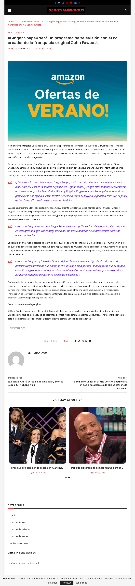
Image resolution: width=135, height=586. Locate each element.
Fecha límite (47, 297)
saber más (81, 583)
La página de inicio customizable (24, 562)
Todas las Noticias (19, 543)
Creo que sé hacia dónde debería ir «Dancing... (37, 468)
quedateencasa (17, 328)
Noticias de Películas (20, 529)
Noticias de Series (30, 21)
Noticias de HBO (18, 522)
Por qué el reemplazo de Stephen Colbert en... (97, 468)
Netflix (13, 515)
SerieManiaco (23, 48)
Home (11, 21)
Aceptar (67, 582)
